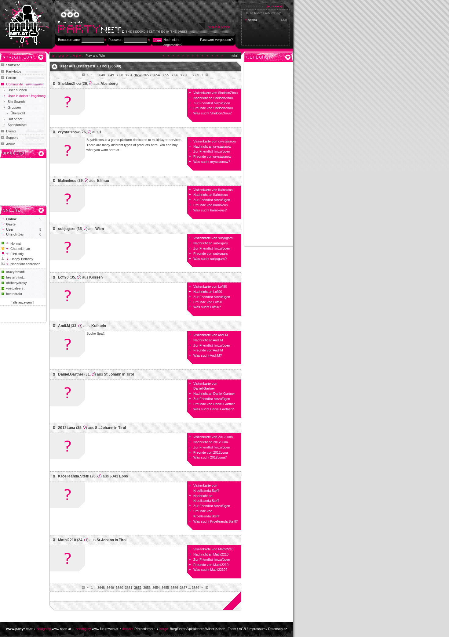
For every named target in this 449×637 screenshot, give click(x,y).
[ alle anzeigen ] (22, 302)
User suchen (17, 90)
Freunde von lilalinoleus (210, 205)
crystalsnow (68, 132)
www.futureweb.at (105, 629)
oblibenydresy (16, 283)
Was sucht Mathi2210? (210, 569)
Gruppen (14, 107)
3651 (128, 75)
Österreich (85, 66)
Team (232, 629)
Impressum (257, 629)
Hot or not (15, 119)
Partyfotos (13, 71)
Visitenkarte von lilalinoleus (213, 190)
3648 (101, 75)
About (10, 144)
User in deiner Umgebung (27, 96)
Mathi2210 (67, 540)
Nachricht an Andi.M (208, 340)
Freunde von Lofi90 (207, 302)
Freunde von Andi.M (208, 350)
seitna (252, 20)
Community (14, 84)
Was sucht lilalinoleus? (210, 210)
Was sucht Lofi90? (207, 307)
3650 (119, 75)
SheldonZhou (69, 83)
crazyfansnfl (15, 272)
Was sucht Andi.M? (207, 355)
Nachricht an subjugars (210, 243)
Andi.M (64, 326)
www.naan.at (61, 629)
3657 (183, 75)
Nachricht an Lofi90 (207, 291)
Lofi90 (63, 277)
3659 (195, 75)
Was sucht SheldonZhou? (212, 113)
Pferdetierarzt (144, 629)
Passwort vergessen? (216, 39)
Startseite (13, 65)
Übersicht (18, 113)
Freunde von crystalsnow (212, 156)
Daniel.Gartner (70, 374)
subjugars (66, 229)
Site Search (16, 101)
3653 (147, 75)
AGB (242, 629)
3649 (110, 75)
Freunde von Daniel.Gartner (214, 404)
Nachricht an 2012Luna (210, 442)
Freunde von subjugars (210, 253)
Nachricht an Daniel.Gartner (214, 393)
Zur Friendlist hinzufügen (211, 103)
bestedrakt (14, 294)
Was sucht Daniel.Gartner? (213, 409)
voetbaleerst (15, 288)
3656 (174, 75)
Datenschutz (277, 629)
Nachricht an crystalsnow (212, 146)
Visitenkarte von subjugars (213, 238)
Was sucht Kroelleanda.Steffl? (215, 521)
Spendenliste (17, 125)
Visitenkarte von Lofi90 (210, 286)
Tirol (103, 66)
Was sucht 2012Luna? (210, 457)
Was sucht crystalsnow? (211, 162)
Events (11, 131)
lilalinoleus (67, 180)
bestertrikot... (16, 277)
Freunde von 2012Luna (210, 452)
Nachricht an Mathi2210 (210, 554)
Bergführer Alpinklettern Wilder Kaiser (197, 629)
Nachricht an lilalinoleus (210, 194)
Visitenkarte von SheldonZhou (215, 93)
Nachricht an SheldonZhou (213, 98)
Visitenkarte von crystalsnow (214, 141)
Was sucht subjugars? (210, 259)
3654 (156, 75)
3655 (165, 75)
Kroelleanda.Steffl (73, 476)
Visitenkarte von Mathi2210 (213, 549)
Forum (11, 78)
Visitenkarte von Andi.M (210, 335)
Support (12, 137)
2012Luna (66, 428)
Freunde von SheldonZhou (213, 108)
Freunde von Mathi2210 (210, 565)
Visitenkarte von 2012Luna (213, 437)
